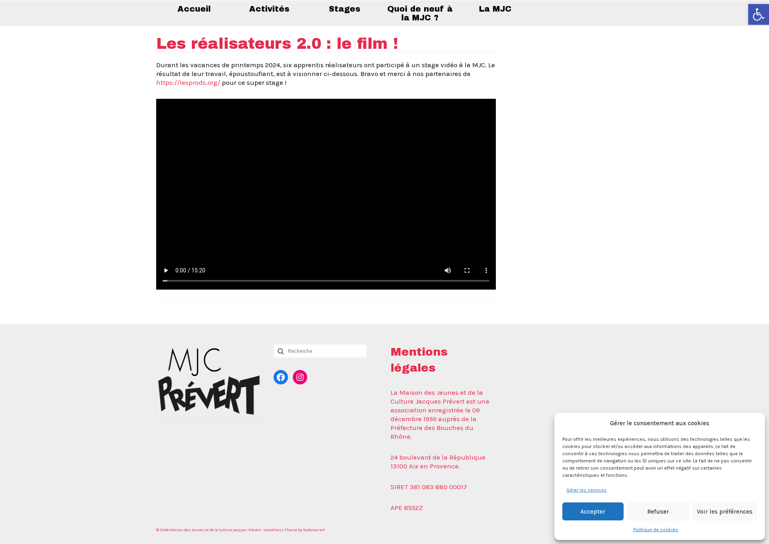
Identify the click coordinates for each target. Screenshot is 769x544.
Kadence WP (314, 530)
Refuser (658, 511)
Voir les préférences (725, 511)
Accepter (592, 511)
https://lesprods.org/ (188, 82)
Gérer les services (586, 490)
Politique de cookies (655, 529)
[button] (758, 14)
